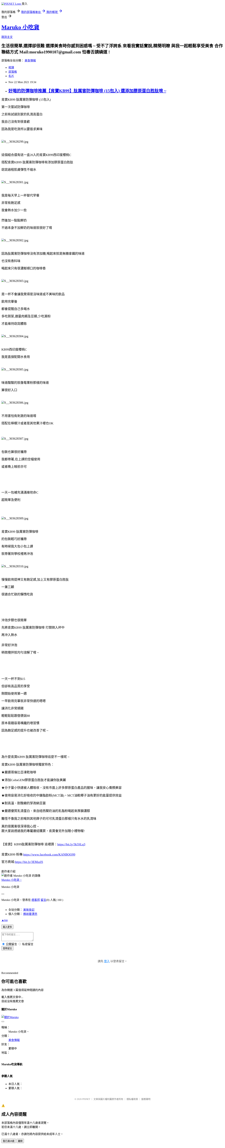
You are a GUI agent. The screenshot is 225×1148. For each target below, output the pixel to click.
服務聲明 (145, 1099)
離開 (20, 1141)
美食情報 (30, 60)
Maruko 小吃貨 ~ (11, 879)
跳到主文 (7, 36)
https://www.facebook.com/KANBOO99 (49, 854)
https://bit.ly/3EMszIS (29, 862)
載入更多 (7, 927)
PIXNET (86, 1099)
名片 (11, 75)
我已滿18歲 (8, 1141)
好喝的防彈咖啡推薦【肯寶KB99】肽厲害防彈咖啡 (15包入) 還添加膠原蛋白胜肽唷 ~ (87, 91)
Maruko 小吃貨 (20, 27)
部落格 (12, 71)
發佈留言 (7, 948)
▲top (4, 920)
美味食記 (28, 909)
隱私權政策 (132, 1099)
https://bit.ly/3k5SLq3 (71, 844)
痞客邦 (35, 899)
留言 (43, 899)
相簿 (11, 67)
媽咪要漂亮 (30, 913)
